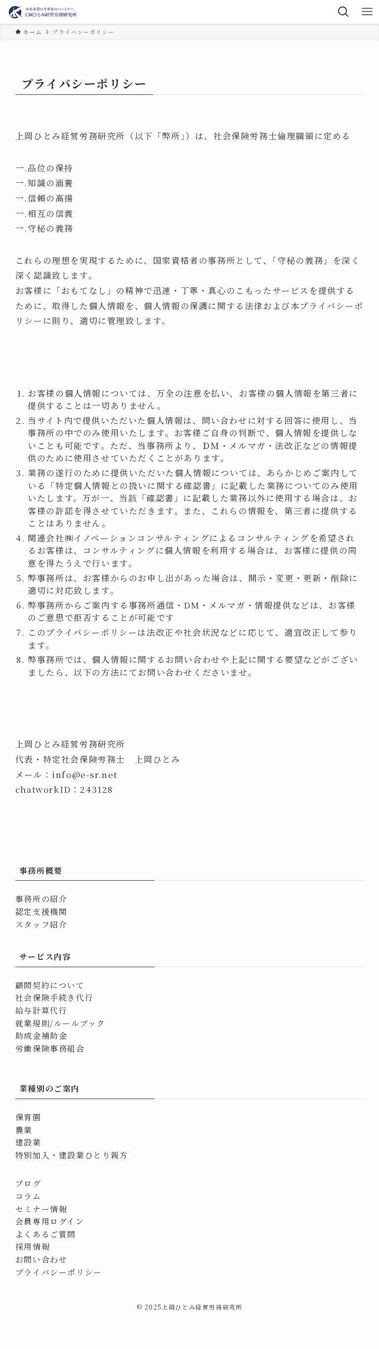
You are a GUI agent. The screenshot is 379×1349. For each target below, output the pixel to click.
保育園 (28, 1117)
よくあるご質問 (45, 1234)
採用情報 (32, 1246)
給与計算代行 (41, 1010)
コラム (28, 1196)
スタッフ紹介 (41, 924)
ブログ (28, 1183)
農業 (24, 1130)
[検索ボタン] (343, 12)
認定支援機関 (41, 911)
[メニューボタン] (367, 12)
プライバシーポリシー (58, 1272)
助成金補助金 (41, 1035)
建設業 (28, 1142)
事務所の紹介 (41, 898)
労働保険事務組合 (50, 1048)
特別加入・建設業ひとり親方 (71, 1155)
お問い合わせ (41, 1259)
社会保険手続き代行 (54, 997)
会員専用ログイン (49, 1221)
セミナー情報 (41, 1209)
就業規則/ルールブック (60, 1023)
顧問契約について (50, 985)
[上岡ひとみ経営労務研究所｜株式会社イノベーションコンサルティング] (42, 12)
